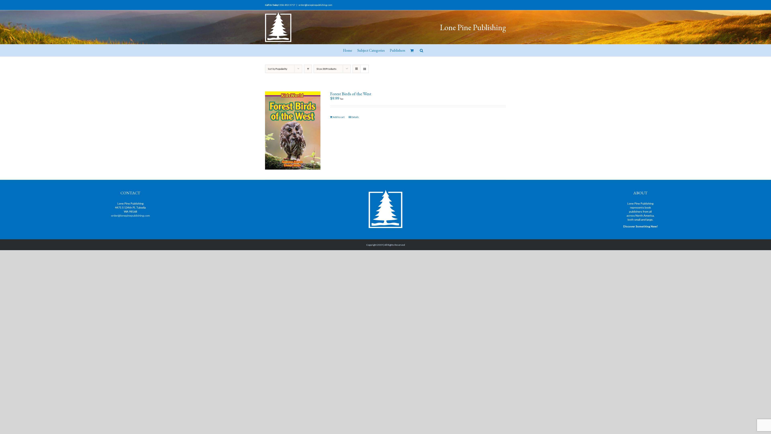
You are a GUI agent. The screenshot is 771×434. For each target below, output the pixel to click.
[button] (421, 50)
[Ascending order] (308, 69)
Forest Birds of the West (350, 94)
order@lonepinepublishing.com (315, 4)
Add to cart (339, 117)
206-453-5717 (287, 4)
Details (355, 117)
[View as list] (364, 69)
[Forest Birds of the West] (292, 130)
